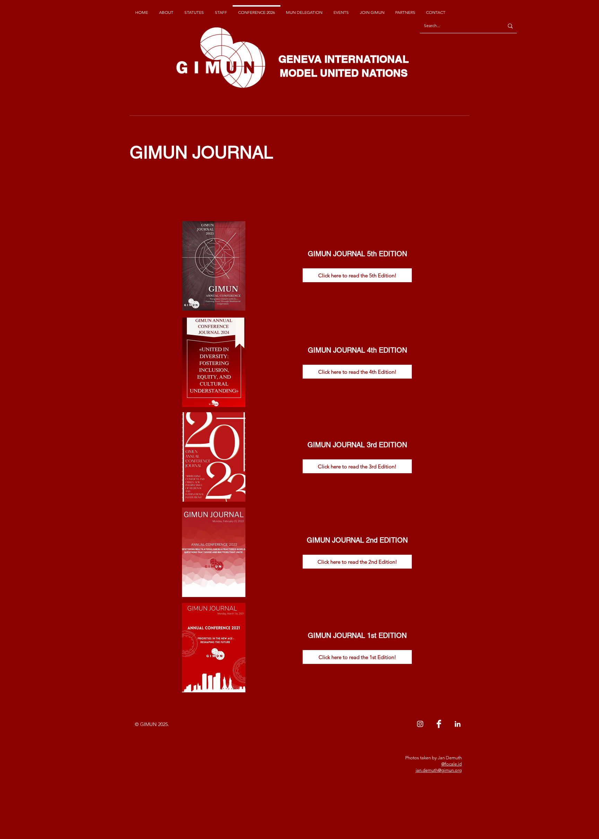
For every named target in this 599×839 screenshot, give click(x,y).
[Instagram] (420, 724)
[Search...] (510, 26)
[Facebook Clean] (439, 724)
